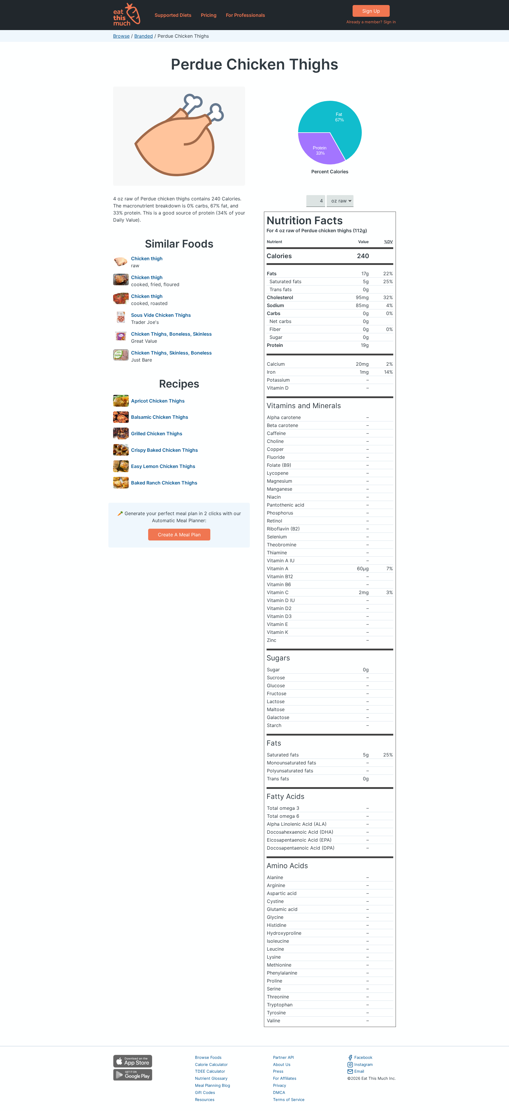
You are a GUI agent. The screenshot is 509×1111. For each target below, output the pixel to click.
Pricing (209, 15)
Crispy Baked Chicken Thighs (164, 450)
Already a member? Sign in (371, 21)
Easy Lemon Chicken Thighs (163, 466)
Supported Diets (173, 15)
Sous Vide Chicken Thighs (161, 315)
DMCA (279, 1092)
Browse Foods (208, 1057)
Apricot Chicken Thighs (158, 401)
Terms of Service (289, 1099)
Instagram (363, 1064)
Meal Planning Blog (212, 1085)
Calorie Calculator (211, 1064)
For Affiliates (284, 1078)
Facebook (363, 1057)
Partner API (283, 1057)
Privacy (279, 1085)
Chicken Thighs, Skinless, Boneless (171, 353)
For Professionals (245, 15)
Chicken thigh (147, 258)
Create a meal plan (179, 535)
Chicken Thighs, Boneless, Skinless (171, 334)
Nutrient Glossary (211, 1078)
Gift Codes (205, 1092)
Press (278, 1071)
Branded (143, 36)
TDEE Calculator (210, 1071)
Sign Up (371, 11)
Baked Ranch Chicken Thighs (164, 483)
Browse (121, 36)
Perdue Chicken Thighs (254, 64)
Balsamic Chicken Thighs (159, 417)
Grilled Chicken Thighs (156, 433)
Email (359, 1071)
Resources (204, 1099)
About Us (281, 1064)
